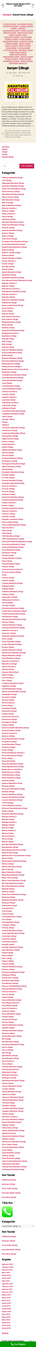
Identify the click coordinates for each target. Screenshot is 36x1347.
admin (15, 73)
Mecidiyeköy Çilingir (10, 847)
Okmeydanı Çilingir (9, 905)
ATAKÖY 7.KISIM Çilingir (11, 253)
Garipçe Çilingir (15, 35)
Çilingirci (21, 28)
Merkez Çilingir (24, 46)
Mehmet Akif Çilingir (10, 853)
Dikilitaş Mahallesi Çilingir (12, 450)
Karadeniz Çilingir (9, 697)
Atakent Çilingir (8, 250)
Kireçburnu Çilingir (10, 41)
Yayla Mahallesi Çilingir (11, 1153)
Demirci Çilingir (27, 30)
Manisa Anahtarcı (9, 830)
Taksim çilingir (8, 1083)
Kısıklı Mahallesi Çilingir (11, 744)
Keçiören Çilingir (8, 736)
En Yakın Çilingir (8, 478)
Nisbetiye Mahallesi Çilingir (12, 900)
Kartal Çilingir (7, 705)
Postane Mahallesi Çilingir (12, 967)
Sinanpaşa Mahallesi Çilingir (13, 1044)
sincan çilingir (7, 1047)
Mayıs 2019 (6, 1295)
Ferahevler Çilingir (25, 33)
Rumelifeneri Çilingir (11, 57)
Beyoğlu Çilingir (8, 339)
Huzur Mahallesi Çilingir (11, 642)
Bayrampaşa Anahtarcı (11, 316)
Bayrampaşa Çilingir (10, 319)
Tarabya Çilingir (11, 59)
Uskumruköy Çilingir (11, 61)
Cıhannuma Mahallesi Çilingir (13, 428)
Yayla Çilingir (7, 1150)
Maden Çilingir (24, 44)
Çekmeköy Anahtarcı (10, 403)
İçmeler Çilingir (8, 647)
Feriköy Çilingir (8, 555)
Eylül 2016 (6, 1323)
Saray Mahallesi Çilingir (11, 1014)
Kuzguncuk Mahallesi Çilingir (13, 797)
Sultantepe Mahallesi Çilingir (13, 1080)
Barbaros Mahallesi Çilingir (12, 305)
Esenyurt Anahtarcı (9, 511)
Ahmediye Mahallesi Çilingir (13, 194)
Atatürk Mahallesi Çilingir (12, 258)
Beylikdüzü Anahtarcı (10, 333)
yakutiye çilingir (8, 1139)
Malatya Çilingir (8, 819)
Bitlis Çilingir (7, 344)
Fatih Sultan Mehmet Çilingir (13, 539)
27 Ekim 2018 (25, 73)
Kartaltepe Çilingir (9, 708)
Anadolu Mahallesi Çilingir (12, 230)
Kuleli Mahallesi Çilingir (11, 775)
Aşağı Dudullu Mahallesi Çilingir (14, 247)
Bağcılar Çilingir (8, 286)
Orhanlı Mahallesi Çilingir (12, 917)
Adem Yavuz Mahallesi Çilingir (14, 189)
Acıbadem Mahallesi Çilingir (13, 186)
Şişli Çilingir (6, 1053)
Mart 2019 (6, 1300)
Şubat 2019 (6, 1303)
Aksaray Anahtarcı (9, 208)
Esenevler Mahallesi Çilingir (13, 497)
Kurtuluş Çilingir (8, 786)
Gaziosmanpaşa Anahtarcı (12, 569)
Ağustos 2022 (7, 1264)
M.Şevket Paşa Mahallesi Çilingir (15, 808)
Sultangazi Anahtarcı (10, 1075)
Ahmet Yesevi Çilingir (10, 197)
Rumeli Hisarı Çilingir (18, 52)
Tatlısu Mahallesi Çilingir (11, 1092)
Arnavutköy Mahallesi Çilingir (13, 244)
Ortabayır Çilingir (9, 925)
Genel (25, 35)
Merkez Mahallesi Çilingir (12, 867)
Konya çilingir (7, 758)
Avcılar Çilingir (8, 264)
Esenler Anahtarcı (9, 503)
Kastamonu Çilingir (9, 719)
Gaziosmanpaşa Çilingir (11, 572)
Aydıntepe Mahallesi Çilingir (13, 278)
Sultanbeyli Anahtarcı (10, 1069)
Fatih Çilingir (7, 533)
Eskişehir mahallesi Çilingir (12, 519)
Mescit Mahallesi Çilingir (11, 872)
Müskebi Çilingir (8, 889)
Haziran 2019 (7, 1292)
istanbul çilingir (8, 157)
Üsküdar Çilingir (8, 1125)
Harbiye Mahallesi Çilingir (12, 625)
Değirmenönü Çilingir (10, 439)
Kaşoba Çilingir (8, 714)
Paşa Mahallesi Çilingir (11, 950)
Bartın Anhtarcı (8, 308)
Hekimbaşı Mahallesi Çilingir (13, 636)
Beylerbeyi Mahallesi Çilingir (13, 330)
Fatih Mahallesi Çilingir (11, 536)
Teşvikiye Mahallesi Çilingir (13, 1108)
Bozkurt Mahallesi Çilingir (12, 353)
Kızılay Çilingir (7, 750)
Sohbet (4, 154)
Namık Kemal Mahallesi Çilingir (14, 894)
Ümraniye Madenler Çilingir (13, 1119)
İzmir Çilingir (7, 680)
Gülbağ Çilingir (8, 589)
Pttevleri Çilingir (10, 50)
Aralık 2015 (6, 1328)
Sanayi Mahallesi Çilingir (11, 1000)
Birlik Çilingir (7, 341)
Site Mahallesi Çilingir (10, 1058)
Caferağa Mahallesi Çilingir (13, 378)
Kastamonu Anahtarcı (10, 717)
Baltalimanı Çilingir (25, 24)
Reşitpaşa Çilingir (25, 50)
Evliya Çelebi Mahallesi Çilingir (14, 525)
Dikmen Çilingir (8, 453)
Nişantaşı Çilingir (8, 897)
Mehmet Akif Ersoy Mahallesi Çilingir (16, 855)
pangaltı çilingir (8, 944)
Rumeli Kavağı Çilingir (18, 54)
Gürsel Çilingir (7, 603)
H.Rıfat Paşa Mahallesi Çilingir (14, 614)
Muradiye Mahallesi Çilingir (13, 883)
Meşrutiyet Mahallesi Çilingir (13, 875)
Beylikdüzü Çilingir (9, 336)
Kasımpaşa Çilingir (9, 711)
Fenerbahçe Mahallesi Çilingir (13, 544)
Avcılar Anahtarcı (9, 261)
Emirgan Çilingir (9, 33)
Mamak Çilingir (8, 828)
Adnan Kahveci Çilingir (11, 191)
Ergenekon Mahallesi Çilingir (13, 483)
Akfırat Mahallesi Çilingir (11, 205)
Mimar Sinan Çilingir (10, 878)
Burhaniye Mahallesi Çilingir (13, 361)
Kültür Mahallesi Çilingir (11, 778)
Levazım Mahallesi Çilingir (12, 800)
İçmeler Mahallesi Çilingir (12, 650)
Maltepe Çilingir (8, 825)
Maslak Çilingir (11, 46)
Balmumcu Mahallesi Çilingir (13, 300)
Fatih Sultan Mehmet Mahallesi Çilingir (17, 542)
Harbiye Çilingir (8, 622)
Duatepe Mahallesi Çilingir (12, 458)
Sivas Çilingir (7, 1064)
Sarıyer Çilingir (26, 57)
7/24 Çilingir (7, 180)
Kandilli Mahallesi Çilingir (12, 689)
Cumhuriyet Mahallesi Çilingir (13, 433)
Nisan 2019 (6, 1298)
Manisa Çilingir (8, 833)
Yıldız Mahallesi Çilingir (11, 1158)
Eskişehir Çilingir (8, 516)
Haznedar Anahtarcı (10, 630)
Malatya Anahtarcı (9, 817)
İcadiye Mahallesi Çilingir (12, 644)
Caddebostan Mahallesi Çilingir (14, 375)
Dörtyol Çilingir (8, 455)
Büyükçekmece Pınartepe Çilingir (15, 369)
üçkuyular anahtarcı (10, 1117)
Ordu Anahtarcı (8, 908)
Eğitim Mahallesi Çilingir (11, 466)
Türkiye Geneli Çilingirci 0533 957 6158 (18, 5)
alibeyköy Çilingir (9, 219)
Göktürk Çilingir (8, 580)
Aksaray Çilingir (8, 211)
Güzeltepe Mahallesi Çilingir (13, 608)
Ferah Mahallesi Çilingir (11, 550)
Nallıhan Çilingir (8, 892)
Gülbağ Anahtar (8, 586)
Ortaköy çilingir (8, 928)
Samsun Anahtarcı (9, 992)
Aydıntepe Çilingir (9, 275)
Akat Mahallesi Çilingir (11, 200)
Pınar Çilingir (11, 48)
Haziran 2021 (7, 1289)
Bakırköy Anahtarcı (9, 294)
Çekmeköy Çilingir (9, 405)
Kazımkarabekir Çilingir (11, 730)
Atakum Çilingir (8, 255)
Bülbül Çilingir (7, 355)
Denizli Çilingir (7, 447)
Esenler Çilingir (8, 505)
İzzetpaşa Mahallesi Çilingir (13, 683)
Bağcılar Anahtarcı (9, 283)
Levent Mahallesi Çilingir (11, 805)
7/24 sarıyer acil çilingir (12, 131)
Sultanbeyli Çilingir (9, 1072)
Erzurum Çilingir (8, 489)
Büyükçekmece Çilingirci (12, 366)
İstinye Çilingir (25, 39)
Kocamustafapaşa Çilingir (12, 755)
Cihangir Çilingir (8, 419)
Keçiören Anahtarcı (9, 733)
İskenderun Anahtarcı (10, 661)
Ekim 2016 (6, 1320)
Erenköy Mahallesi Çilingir (12, 480)
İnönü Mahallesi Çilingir (11, 658)
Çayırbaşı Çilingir (26, 26)
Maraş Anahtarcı (8, 836)
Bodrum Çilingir (8, 347)
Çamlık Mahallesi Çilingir (12, 389)
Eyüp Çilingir (7, 530)
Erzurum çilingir (8, 491)
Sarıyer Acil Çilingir (9, 1019)
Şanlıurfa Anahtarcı (9, 1008)
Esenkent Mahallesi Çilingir (12, 500)
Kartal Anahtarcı (8, 703)
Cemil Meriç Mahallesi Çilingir (14, 411)
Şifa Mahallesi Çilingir (10, 1042)
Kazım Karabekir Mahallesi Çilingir (15, 728)
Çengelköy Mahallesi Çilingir (13, 414)
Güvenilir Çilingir (8, 605)
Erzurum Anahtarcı (9, 486)
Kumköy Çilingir (12, 44)
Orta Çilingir (7, 919)
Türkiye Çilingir (25, 59)
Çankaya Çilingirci (9, 397)
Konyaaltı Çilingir (8, 761)
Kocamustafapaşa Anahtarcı (13, 753)
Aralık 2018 (6, 1309)
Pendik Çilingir (7, 953)
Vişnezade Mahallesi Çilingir (13, 1136)
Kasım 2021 (6, 1278)
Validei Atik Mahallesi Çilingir (13, 1130)
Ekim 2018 (6, 1314)
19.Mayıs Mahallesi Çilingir (12, 178)
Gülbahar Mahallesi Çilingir (12, 592)
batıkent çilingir (8, 314)
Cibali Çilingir (7, 416)
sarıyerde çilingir (14, 137)
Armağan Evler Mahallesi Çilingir (15, 241)
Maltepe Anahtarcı (9, 822)
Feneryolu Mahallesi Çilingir (13, 547)
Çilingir (14, 28)
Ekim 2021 (6, 1281)
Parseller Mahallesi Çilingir (12, 947)
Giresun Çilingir (8, 578)
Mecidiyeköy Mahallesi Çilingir (14, 850)
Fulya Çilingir (7, 561)
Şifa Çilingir (6, 1039)
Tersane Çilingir (8, 1103)
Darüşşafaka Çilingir (11, 30)
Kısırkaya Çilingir (26, 41)
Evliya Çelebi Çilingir (10, 522)
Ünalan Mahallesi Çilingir (12, 1122)
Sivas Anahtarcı (8, 1061)
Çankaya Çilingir (8, 394)
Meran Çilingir (7, 858)
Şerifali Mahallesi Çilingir (12, 1036)
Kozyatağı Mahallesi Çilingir (13, 767)
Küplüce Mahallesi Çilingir (12, 783)
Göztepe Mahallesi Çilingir (12, 583)
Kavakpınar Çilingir (9, 722)
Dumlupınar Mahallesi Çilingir (13, 464)
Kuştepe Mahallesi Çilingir (12, 794)
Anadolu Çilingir (8, 228)
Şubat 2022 (6, 1275)
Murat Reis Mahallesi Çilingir (13, 886)
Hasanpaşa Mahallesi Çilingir (13, 628)
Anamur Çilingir (8, 233)
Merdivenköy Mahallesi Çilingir (14, 861)
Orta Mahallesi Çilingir (11, 922)
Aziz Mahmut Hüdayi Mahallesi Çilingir (17, 280)
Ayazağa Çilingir (9, 24)
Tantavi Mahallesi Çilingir (12, 1086)
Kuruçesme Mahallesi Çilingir (13, 789)
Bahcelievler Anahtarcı (11, 289)
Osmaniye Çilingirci (10, 942)
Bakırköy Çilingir (8, 297)
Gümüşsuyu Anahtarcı (11, 600)
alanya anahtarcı (8, 214)
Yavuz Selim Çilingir (10, 1144)
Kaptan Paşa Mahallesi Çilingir (14, 692)
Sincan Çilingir (7, 1050)
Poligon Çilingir (23, 48)
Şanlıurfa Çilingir (8, 1011)
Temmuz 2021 (7, 1286)
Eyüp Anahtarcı (8, 528)
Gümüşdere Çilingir (12, 37)
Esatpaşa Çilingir (8, 494)
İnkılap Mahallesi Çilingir (11, 655)
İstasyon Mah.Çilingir (10, 672)
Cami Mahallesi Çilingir (11, 386)
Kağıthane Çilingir (9, 686)
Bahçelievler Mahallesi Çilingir (14, 291)
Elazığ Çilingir (7, 469)
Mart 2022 (6, 1273)
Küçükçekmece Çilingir (11, 772)
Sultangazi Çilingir (9, 1078)
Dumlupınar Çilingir (9, 461)
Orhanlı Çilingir (8, 914)
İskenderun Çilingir (9, 664)
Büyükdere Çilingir (10, 26)
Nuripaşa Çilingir (8, 903)
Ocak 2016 (6, 1325)
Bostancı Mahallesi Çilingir (12, 350)
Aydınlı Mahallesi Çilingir (11, 272)
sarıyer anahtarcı (15, 133)
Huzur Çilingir (26, 37)
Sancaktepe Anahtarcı (11, 1003)
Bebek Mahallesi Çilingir (11, 322)
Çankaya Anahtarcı (9, 391)
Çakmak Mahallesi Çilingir (12, 380)
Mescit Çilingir (7, 869)
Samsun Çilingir (8, 994)
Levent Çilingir (7, 803)
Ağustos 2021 (7, 1284)
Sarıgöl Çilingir (8, 1017)
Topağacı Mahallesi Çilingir (13, 1111)
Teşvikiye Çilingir (9, 1105)
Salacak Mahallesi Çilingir (12, 989)
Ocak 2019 (6, 1306)
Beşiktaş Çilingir (8, 328)
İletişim (4, 149)
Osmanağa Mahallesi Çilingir (13, 933)
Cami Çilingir (7, 383)
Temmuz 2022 (7, 1267)
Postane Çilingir (8, 964)
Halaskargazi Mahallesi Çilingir (14, 619)
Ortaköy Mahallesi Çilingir (12, 930)
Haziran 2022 (7, 1270)
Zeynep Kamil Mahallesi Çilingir (14, 1167)
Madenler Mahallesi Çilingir (13, 814)
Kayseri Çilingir (8, 725)
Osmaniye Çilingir (9, 939)
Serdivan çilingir (8, 1033)
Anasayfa (5, 147)
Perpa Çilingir (7, 955)
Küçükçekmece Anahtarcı (12, 769)
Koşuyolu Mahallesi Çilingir (12, 764)
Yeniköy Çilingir (26, 61)
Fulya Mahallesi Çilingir (11, 564)
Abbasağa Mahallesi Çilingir (13, 183)
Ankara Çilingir (8, 236)
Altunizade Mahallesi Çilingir (13, 225)
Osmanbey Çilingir (9, 936)
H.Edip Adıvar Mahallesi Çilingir (14, 611)
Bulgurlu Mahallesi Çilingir (12, 358)
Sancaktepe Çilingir (10, 1005)
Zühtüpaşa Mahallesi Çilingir (13, 1169)
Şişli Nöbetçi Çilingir (10, 1055)
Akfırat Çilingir (7, 203)
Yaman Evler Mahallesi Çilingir (14, 1142)
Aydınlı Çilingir (7, 269)
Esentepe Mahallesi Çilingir (13, 508)
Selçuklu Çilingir (8, 1028)
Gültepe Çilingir (8, 594)
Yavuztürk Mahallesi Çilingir (13, 1147)
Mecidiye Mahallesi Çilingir (12, 844)
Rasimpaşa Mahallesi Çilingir (13, 972)
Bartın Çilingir (7, 311)
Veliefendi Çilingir (9, 1133)
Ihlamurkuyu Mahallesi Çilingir (14, 653)
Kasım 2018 (6, 1311)
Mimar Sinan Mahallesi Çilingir (14, 880)
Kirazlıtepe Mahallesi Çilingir (13, 739)
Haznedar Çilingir (9, 633)
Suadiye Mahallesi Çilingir (12, 1067)
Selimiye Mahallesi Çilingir (12, 1030)
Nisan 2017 (6, 1317)
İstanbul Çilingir (11, 39)
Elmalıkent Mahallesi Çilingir (13, 472)
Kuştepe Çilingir (8, 792)
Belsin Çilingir (7, 325)
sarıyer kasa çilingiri (16, 135)
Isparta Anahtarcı (9, 667)
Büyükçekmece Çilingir (11, 364)
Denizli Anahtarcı (8, 444)
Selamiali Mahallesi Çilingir (12, 1025)
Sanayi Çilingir (7, 997)
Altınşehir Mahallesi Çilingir (13, 222)
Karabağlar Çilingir (9, 694)
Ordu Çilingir (7, 911)
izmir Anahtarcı (8, 678)
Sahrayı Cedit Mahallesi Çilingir (14, 986)
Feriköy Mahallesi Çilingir (12, 558)
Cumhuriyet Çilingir (10, 430)
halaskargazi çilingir (10, 617)
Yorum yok (19, 76)
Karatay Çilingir (8, 700)
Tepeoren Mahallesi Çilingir (13, 1097)
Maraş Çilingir (7, 839)
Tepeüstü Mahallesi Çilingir (13, 1100)
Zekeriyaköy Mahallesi (18, 63)
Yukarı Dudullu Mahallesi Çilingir (15, 1161)
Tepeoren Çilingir (9, 1094)
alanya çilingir (7, 216)
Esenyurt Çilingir (8, 514)
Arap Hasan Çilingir (9, 239)
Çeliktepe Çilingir (9, 408)
